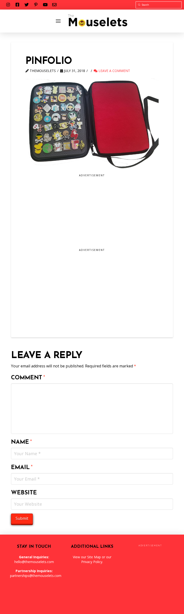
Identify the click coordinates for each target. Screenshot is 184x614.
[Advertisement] (92, 212)
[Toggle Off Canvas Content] (58, 21)
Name (21, 442)
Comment (28, 378)
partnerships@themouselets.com (35, 575)
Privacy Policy (91, 561)
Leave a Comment (114, 70)
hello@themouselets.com (34, 561)
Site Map (94, 557)
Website (24, 493)
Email (22, 467)
